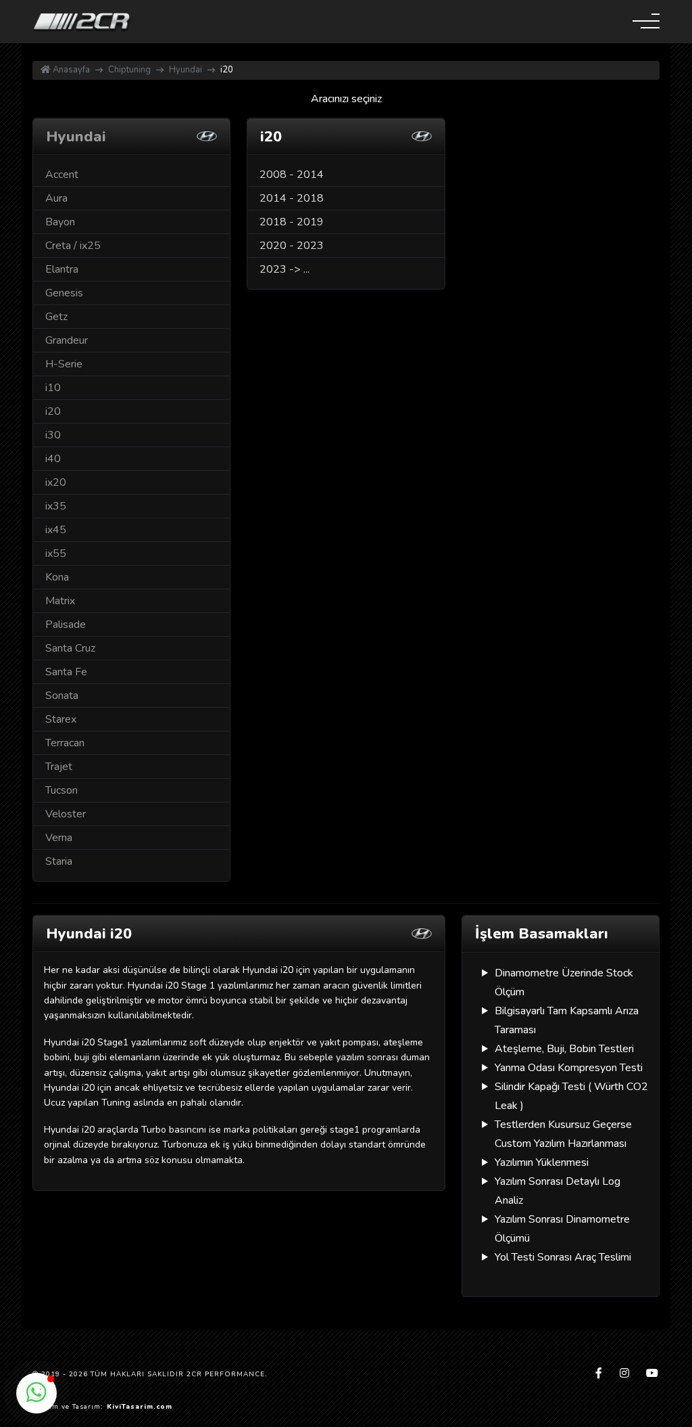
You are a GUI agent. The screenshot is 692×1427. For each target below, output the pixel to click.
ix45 (55, 529)
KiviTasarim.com (139, 1406)
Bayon (60, 221)
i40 (53, 458)
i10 (53, 387)
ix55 (55, 553)
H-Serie (63, 364)
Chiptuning (129, 70)
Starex (60, 719)
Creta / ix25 (73, 245)
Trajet (58, 766)
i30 (53, 435)
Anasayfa (70, 70)
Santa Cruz (70, 648)
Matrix (60, 600)
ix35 (55, 506)
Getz (56, 316)
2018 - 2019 (292, 221)
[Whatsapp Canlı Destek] (36, 1393)
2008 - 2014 (292, 174)
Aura (56, 198)
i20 (53, 411)
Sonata (61, 695)
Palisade (65, 624)
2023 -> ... (285, 269)
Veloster (65, 814)
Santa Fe (66, 671)
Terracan (64, 742)
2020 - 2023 (292, 245)
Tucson (61, 790)
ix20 (55, 482)
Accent (61, 174)
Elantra (61, 269)
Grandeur (66, 340)
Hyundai (185, 70)
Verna (58, 837)
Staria (58, 861)
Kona (57, 577)
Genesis (64, 293)
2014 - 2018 (292, 198)
